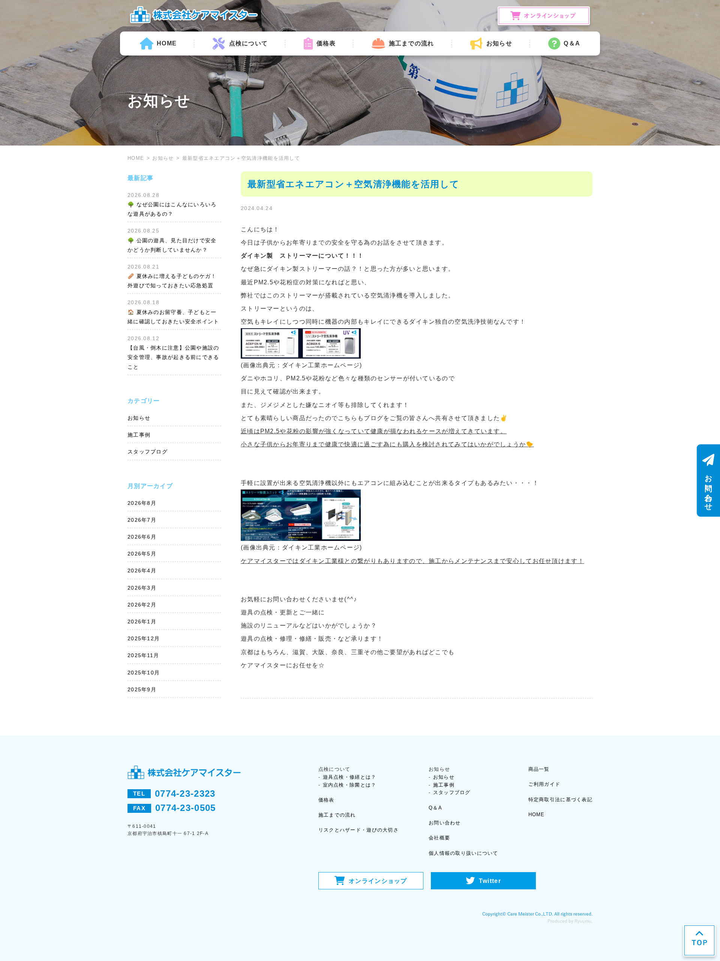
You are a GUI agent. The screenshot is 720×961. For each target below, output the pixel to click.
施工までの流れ (411, 43)
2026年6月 (142, 537)
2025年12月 (144, 638)
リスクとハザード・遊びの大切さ (358, 830)
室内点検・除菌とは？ (349, 785)
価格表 (326, 43)
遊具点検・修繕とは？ (349, 777)
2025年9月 (142, 689)
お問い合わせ (445, 823)
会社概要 (439, 838)
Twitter (490, 881)
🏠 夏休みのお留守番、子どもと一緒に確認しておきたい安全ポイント (173, 316)
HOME (167, 43)
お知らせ (163, 158)
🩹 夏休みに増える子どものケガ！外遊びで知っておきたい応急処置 (172, 280)
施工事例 (139, 435)
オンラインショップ (378, 881)
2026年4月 (142, 571)
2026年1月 (142, 622)
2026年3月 (142, 588)
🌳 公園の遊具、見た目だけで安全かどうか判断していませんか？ (172, 245)
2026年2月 (142, 605)
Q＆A (572, 43)
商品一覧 (539, 769)
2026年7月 (142, 520)
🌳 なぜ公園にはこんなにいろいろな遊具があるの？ (172, 209)
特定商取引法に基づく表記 (560, 799)
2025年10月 (144, 673)
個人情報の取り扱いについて (463, 853)
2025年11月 (143, 655)
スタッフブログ (148, 452)
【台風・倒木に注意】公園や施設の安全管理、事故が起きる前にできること (173, 357)
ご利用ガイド (544, 784)
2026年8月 (142, 503)
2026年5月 (142, 554)
